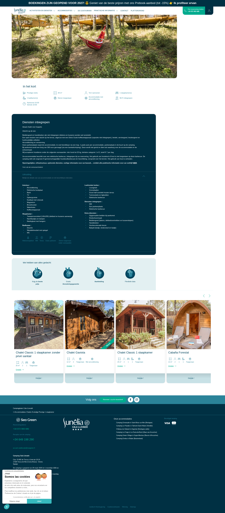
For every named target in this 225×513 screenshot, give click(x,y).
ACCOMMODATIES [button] (65, 10)
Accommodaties (20, 412)
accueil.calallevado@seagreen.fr (24, 448)
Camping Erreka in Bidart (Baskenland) (129, 438)
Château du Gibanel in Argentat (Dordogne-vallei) (132, 429)
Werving (125, 507)
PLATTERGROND (137, 11)
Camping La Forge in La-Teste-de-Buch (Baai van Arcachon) (136, 432)
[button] (209, 10)
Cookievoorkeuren (113, 507)
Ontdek (18, 370)
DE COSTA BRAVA (85, 11)
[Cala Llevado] (20, 10)
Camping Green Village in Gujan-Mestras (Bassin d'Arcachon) (137, 435)
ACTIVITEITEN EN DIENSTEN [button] (41, 10)
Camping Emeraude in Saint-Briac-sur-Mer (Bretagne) (134, 422)
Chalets (29, 412)
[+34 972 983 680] (185, 10)
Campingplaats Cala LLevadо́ (23, 408)
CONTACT (124, 11)
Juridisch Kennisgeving (97, 507)
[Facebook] (130, 399)
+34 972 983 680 (193, 11)
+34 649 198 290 (23, 439)
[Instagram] (136, 399)
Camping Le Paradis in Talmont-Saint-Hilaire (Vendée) (134, 426)
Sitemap (133, 507)
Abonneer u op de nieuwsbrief (113, 399)
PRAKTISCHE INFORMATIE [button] (104, 10)
